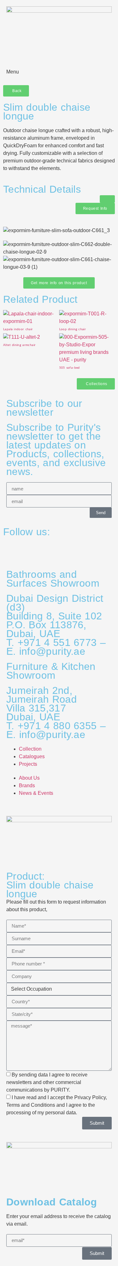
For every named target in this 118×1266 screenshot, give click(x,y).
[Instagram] (11, 550)
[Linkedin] (45, 550)
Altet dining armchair (19, 345)
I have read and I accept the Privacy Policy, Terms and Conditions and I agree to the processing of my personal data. (56, 1104)
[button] (107, 199)
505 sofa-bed (69, 367)
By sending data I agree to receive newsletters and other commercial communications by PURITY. (46, 1082)
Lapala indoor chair (18, 329)
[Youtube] (62, 550)
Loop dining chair (72, 329)
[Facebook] (28, 550)
